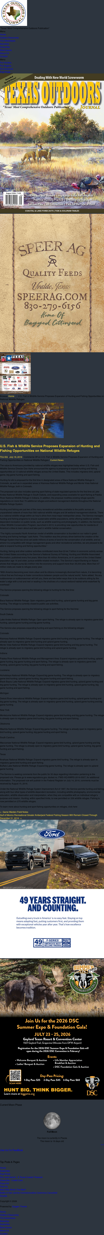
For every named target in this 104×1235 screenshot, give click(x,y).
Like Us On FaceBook (11, 1150)
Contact (3, 56)
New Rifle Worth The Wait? (13, 1189)
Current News (57, 460)
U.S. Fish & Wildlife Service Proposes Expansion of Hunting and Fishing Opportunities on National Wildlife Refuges (50, 448)
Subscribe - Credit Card (11, 1180)
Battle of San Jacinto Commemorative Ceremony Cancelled (28, 1192)
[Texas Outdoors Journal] (13, 25)
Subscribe (5, 46)
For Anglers (5, 65)
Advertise (4, 43)
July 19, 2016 (15, 456)
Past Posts (5, 71)
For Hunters (5, 62)
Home (3, 34)
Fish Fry (4, 1186)
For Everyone (6, 68)
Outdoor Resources (9, 37)
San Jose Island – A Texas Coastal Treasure (21, 1177)
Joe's (102, 1144)
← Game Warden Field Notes (14, 811)
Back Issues (6, 50)
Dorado (3, 1195)
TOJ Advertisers (7, 40)
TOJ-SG (4, 456)
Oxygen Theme (19, 1206)
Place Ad (4, 1183)
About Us (4, 53)
